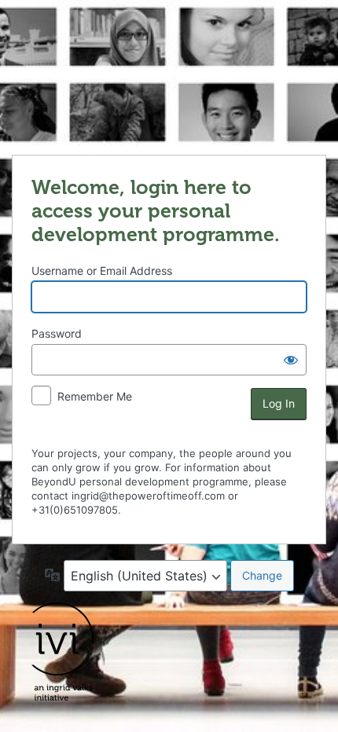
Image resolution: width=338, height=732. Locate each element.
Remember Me (94, 396)
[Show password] (291, 359)
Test (169, 76)
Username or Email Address (101, 270)
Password (56, 333)
